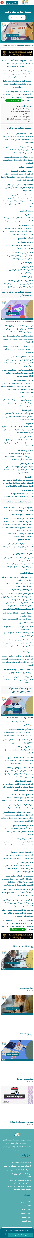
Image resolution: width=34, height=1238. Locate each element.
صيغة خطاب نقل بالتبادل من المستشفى (20, 112)
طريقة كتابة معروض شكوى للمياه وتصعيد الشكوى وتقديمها (19, 1188)
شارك (4, 1235)
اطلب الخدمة (14, 100)
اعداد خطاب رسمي (26, 988)
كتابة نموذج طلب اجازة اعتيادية (21, 1122)
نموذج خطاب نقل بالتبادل (21, 116)
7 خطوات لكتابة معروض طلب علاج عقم (17, 1166)
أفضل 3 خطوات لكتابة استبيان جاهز (19, 1170)
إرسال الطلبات (26, 1221)
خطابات (23, 45)
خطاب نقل (12, 518)
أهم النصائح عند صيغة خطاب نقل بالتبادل (18, 120)
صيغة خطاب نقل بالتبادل (21, 109)
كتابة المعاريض (26, 1202)
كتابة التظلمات (26, 1213)
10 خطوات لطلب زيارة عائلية (21, 1162)
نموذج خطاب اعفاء (26, 1033)
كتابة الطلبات (26, 1217)
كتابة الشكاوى (26, 1209)
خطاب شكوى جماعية (25, 1079)
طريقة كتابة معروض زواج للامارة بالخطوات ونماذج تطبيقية (19, 1181)
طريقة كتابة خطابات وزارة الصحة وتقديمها (19, 1175)
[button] (32, 2)
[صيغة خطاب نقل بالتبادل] (17, 56)
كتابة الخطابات (26, 1206)
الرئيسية (30, 45)
